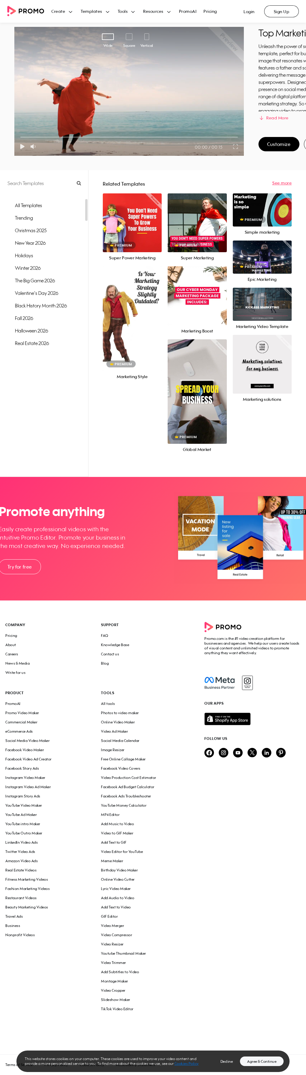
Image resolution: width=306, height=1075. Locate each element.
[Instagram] (247, 683)
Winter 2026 (28, 268)
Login (249, 11)
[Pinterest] (281, 753)
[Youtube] (238, 753)
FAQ (104, 635)
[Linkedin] (266, 753)
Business (12, 925)
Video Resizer (112, 944)
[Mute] (34, 146)
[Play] (22, 146)
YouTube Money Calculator (123, 805)
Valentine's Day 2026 (36, 293)
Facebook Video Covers (120, 768)
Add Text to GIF (114, 842)
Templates (91, 11)
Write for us (15, 672)
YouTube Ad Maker (21, 814)
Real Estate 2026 (32, 343)
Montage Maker (114, 981)
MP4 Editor (110, 814)
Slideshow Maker (115, 999)
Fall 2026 (24, 318)
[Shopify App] (252, 719)
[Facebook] (219, 683)
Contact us (110, 654)
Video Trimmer (113, 962)
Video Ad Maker (114, 731)
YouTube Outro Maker (23, 833)
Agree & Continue (261, 1061)
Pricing (210, 11)
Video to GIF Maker (117, 833)
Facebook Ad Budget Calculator (127, 787)
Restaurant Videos (21, 898)
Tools (123, 11)
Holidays (24, 255)
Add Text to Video (116, 907)
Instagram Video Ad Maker (28, 787)
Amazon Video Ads (21, 861)
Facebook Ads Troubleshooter (126, 796)
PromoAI (188, 11)
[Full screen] (235, 146)
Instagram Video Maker (25, 777)
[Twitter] (252, 753)
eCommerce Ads (19, 731)
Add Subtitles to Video (120, 972)
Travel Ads (14, 916)
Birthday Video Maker (119, 870)
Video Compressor (116, 935)
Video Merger (112, 925)
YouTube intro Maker (22, 824)
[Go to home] (29, 11)
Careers (11, 654)
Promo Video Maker (22, 713)
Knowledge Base (115, 645)
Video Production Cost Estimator (128, 777)
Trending (24, 218)
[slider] (20, 137)
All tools (108, 703)
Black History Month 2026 (41, 306)
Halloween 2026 (31, 331)
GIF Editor (109, 916)
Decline (227, 1061)
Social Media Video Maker (27, 740)
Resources (153, 11)
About (10, 645)
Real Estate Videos (20, 870)
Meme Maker (112, 861)
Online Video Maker (118, 722)
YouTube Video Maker (23, 805)
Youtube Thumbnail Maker (123, 953)
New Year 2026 (30, 243)
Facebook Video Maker (24, 750)
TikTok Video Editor (117, 1009)
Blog (105, 663)
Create (58, 11)
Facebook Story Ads (22, 768)
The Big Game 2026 (35, 281)
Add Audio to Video (117, 898)
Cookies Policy (187, 1063)
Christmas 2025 (31, 230)
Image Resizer (113, 750)
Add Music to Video (117, 824)
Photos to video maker (120, 713)
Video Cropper (113, 990)
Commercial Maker (21, 722)
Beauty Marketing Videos (26, 907)
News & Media (17, 663)
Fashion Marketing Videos (27, 888)
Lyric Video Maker (116, 888)
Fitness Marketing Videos (26, 879)
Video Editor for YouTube (122, 851)
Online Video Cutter (118, 879)
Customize (278, 144)
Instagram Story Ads (22, 796)
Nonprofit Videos (20, 935)
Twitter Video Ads (20, 851)
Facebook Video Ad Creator (28, 759)
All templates (28, 205)
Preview (132, 216)
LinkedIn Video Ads (21, 842)
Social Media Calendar (120, 740)
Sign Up (282, 11)
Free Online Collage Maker (123, 759)
